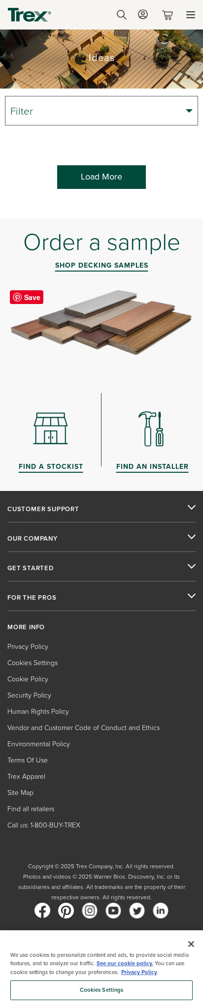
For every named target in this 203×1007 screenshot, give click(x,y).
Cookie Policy (27, 679)
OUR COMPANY (32, 538)
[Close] (191, 944)
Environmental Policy (38, 744)
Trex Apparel (26, 776)
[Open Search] (122, 15)
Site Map (20, 793)
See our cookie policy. (125, 963)
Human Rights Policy (38, 711)
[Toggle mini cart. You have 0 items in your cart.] (169, 15)
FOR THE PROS (32, 597)
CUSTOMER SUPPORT (43, 509)
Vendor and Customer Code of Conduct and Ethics (83, 728)
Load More (101, 176)
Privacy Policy (27, 646)
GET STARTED (30, 568)
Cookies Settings (102, 990)
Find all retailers (30, 809)
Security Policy (29, 695)
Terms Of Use (27, 760)
